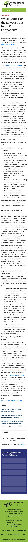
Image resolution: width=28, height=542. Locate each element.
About (7, 534)
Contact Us (13, 534)
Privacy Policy (22, 534)
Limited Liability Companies (14, 65)
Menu (8, 10)
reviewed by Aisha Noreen (17, 375)
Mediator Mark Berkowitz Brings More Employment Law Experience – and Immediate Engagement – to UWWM (12, 424)
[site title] (14, 504)
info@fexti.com (22, 530)
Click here (23, 444)
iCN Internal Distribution (15, 400)
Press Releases (5, 15)
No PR (3, 400)
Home (2, 534)
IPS (7, 400)
